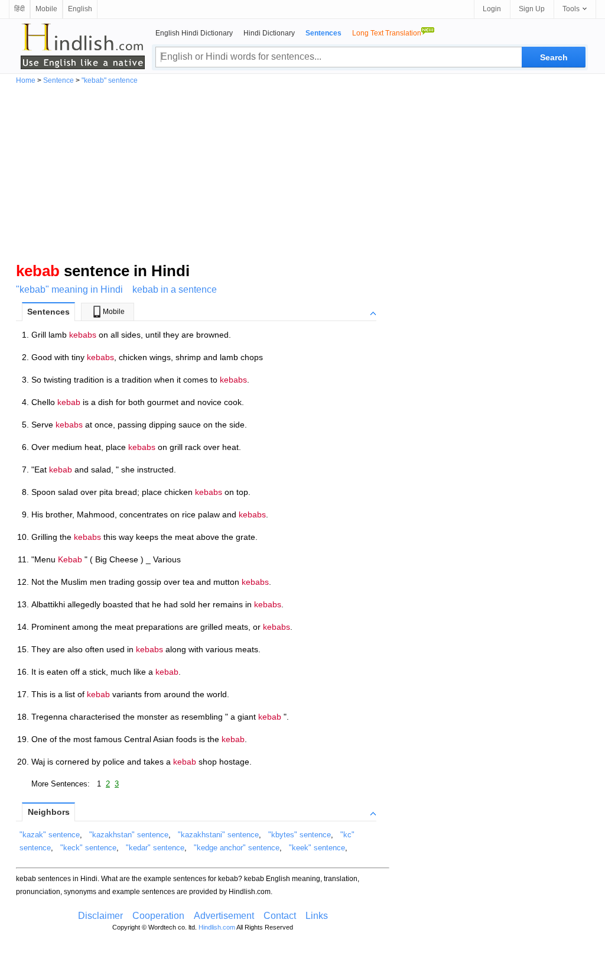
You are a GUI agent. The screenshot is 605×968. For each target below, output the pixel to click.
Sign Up (532, 9)
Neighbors (49, 812)
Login (492, 9)
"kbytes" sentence (299, 834)
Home (25, 80)
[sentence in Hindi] (83, 46)
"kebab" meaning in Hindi (69, 289)
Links (316, 916)
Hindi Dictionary (269, 33)
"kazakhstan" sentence (128, 834)
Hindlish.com (217, 927)
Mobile (46, 9)
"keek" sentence (317, 847)
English (80, 9)
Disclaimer (100, 916)
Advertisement (224, 916)
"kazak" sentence (49, 834)
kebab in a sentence (174, 289)
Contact (280, 916)
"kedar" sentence (155, 847)
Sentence (58, 80)
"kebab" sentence (110, 80)
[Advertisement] (302, 172)
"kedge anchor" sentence (236, 847)
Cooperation (158, 916)
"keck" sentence (88, 847)
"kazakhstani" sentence (218, 834)
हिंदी (19, 9)
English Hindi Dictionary (194, 33)
